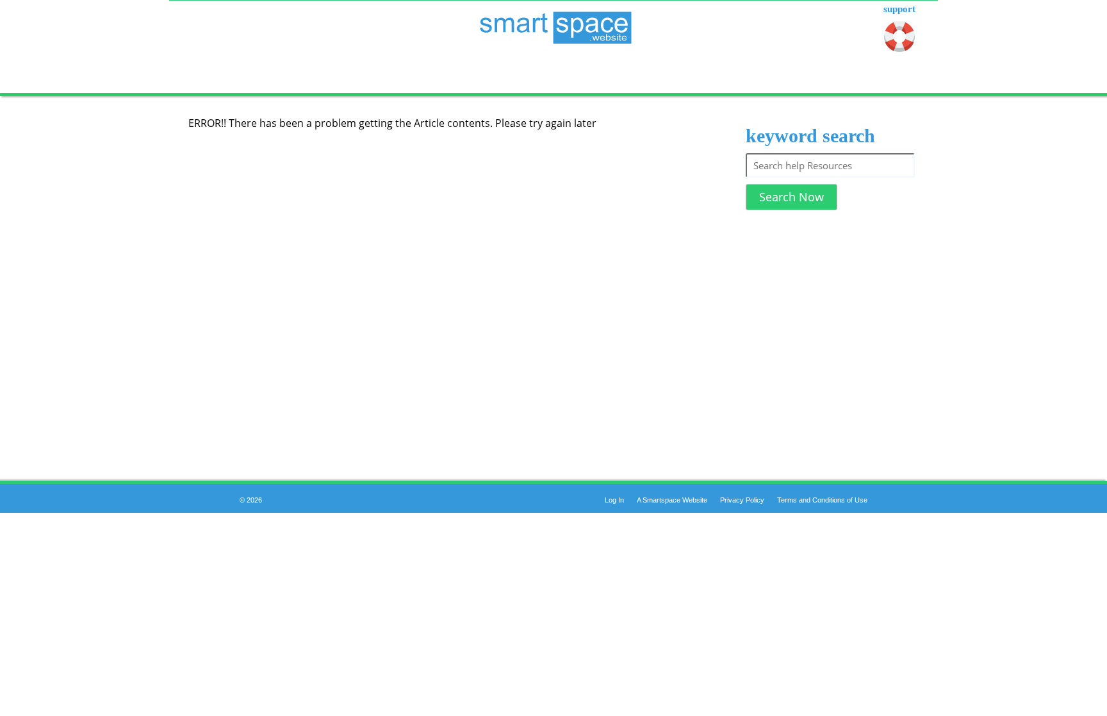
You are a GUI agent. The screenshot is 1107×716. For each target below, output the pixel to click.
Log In (614, 500)
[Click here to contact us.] (899, 39)
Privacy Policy (742, 500)
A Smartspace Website (672, 500)
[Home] (553, 20)
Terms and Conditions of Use (822, 500)
